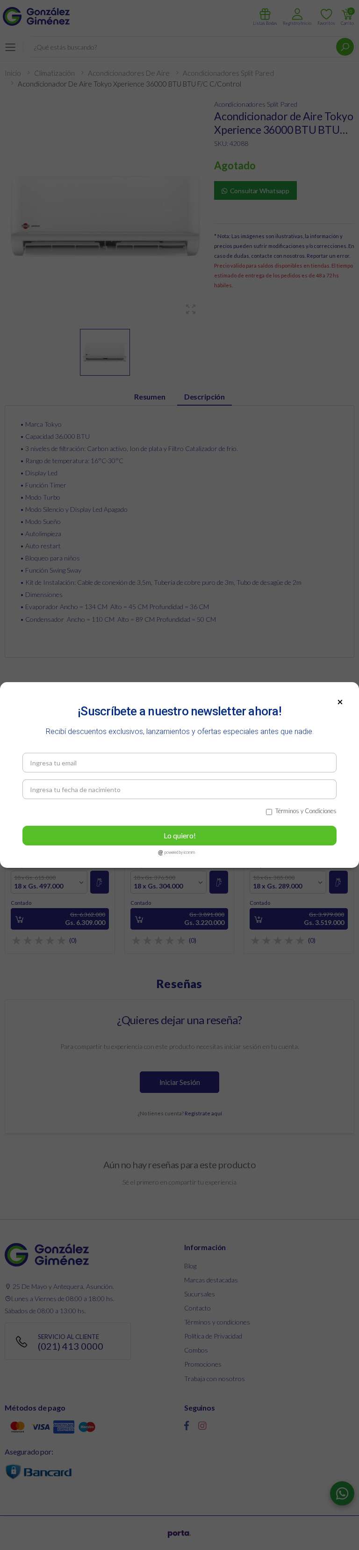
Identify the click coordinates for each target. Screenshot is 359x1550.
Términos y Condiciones (306, 811)
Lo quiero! (180, 835)
